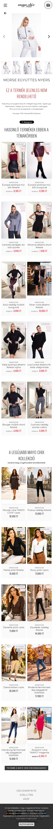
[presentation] (4, 36)
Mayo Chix (13, 182)
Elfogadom (27, 824)
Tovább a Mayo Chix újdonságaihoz (26, 768)
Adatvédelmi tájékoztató (26, 818)
